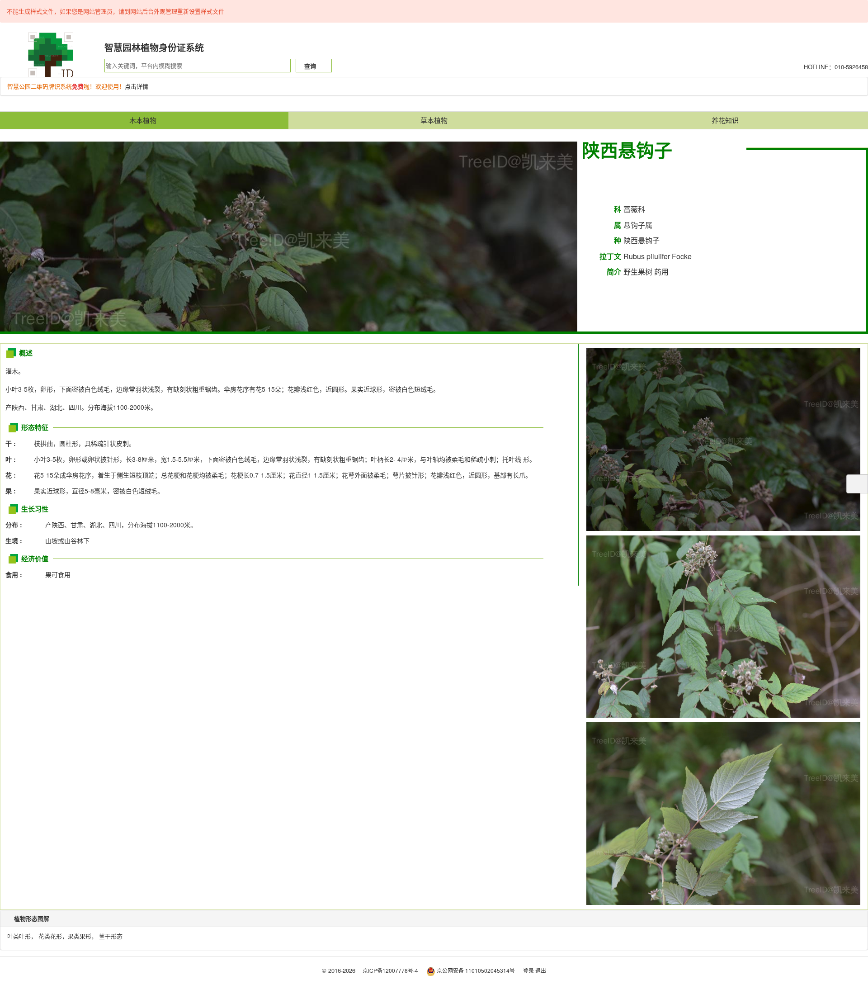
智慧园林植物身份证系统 (154, 47)
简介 (614, 271)
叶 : (13, 459)
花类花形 (50, 936)
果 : (13, 490)
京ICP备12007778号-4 (390, 970)
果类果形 (79, 936)
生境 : (16, 540)
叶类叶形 (19, 936)
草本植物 (434, 120)
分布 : (16, 524)
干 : (13, 443)
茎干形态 (111, 936)
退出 (540, 970)
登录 (528, 970)
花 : (13, 474)
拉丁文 (610, 256)
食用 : (16, 574)
